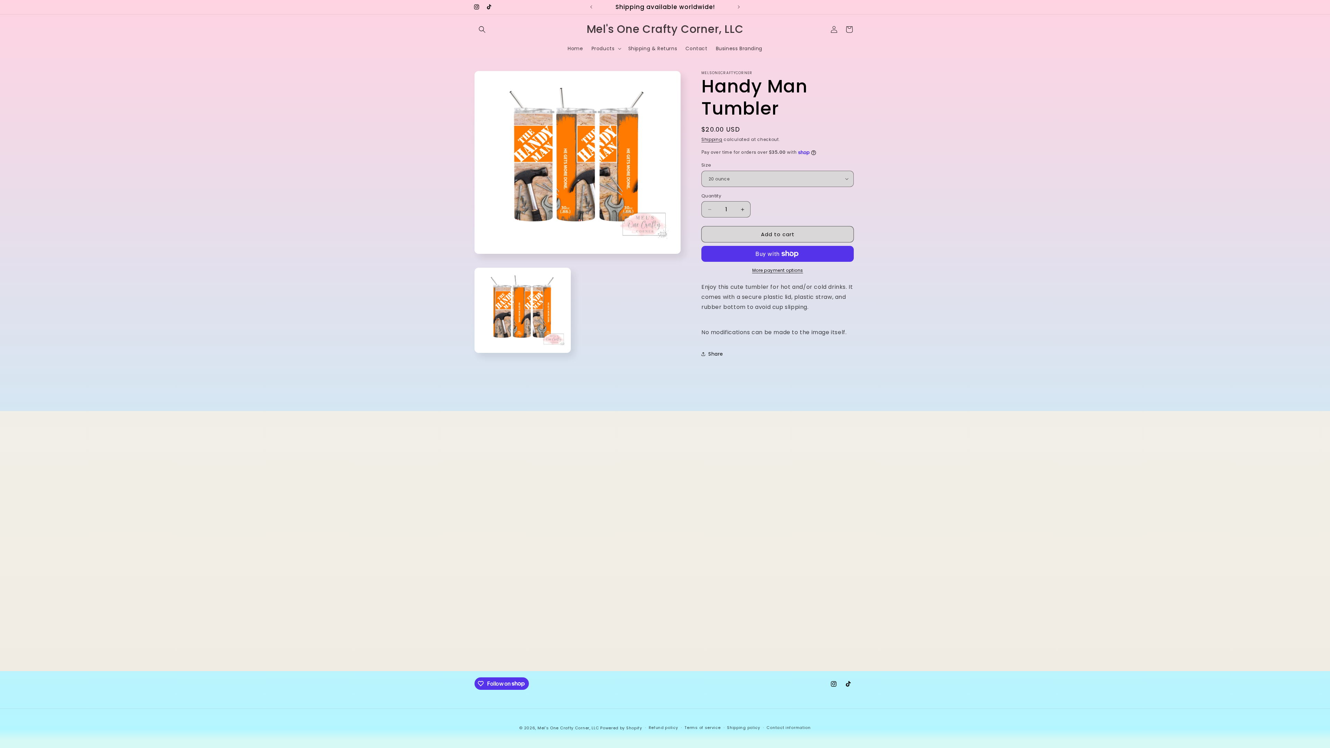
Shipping (711, 139)
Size (706, 165)
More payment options (777, 270)
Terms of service (702, 727)
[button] (482, 29)
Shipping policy (743, 727)
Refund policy (663, 727)
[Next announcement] (738, 7)
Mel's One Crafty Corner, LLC (568, 728)
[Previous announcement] (591, 7)
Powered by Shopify (621, 728)
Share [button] (715, 353)
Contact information (788, 727)
